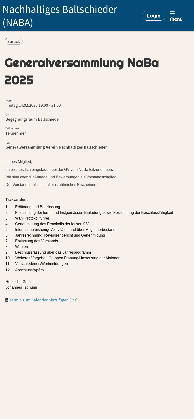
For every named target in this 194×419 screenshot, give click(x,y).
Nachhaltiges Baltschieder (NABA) (59, 15)
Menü (176, 19)
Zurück (13, 41)
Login (153, 15)
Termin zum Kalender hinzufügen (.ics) (43, 300)
